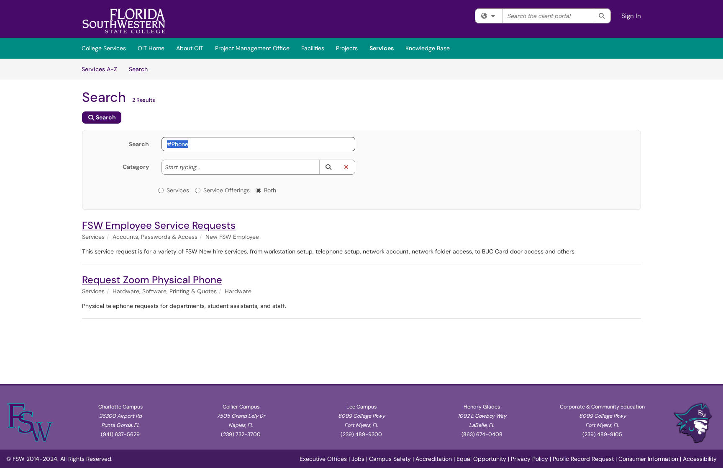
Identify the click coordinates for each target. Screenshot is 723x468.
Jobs (357, 459)
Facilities (312, 48)
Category (136, 167)
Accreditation (433, 459)
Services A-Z (99, 69)
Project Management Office (252, 48)
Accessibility (700, 459)
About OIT (189, 48)
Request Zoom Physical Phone (152, 279)
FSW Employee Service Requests (159, 225)
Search (141, 69)
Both (270, 190)
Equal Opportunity (481, 459)
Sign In (631, 16)
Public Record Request (583, 459)
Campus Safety (390, 459)
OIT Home (151, 48)
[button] (328, 167)
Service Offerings (226, 190)
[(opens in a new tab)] (124, 21)
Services (381, 48)
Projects (347, 48)
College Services (104, 48)
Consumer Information (648, 459)
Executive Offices (323, 459)
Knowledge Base (427, 48)
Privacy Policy (529, 459)
